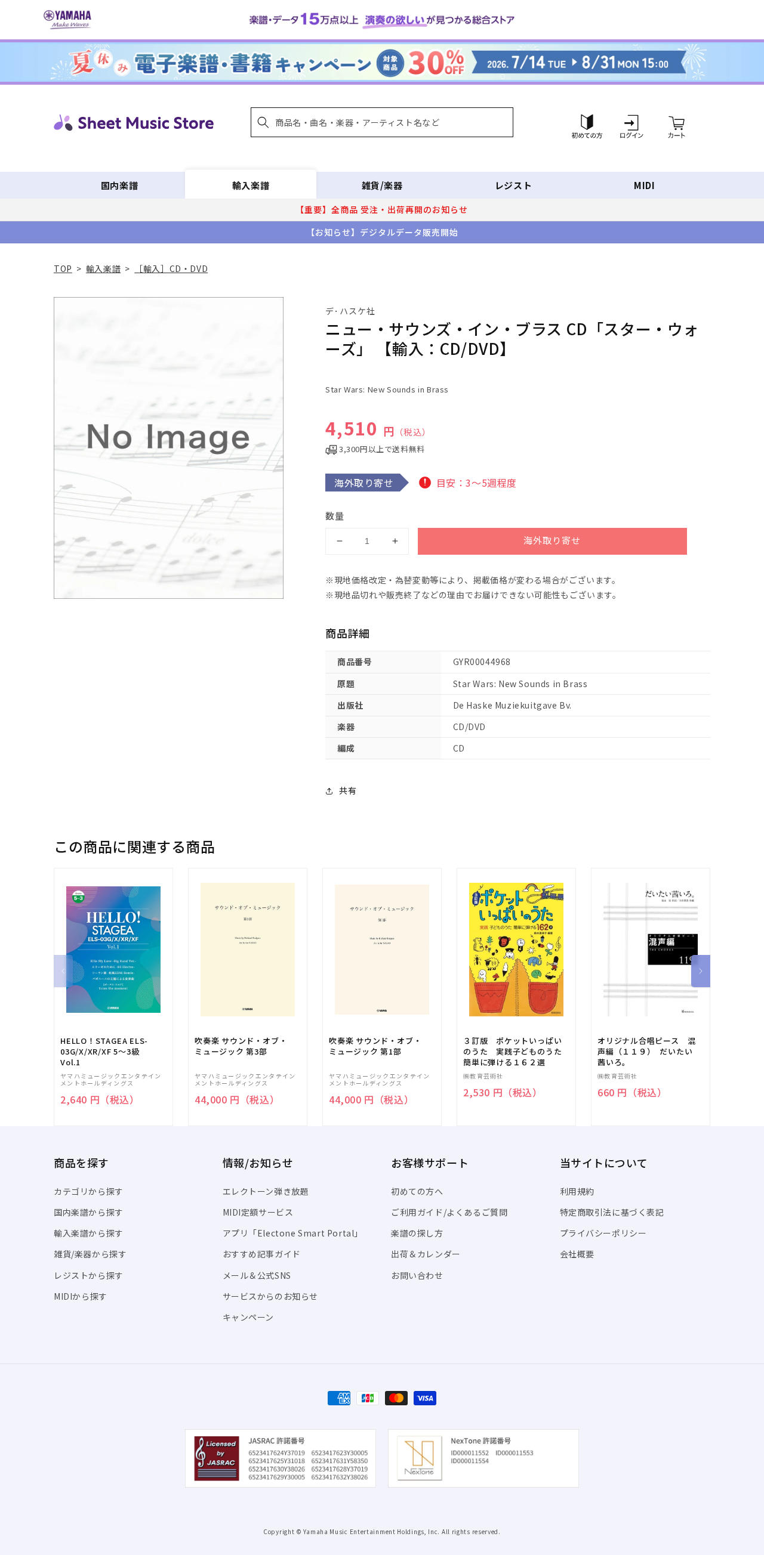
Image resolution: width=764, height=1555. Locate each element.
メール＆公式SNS (257, 1275)
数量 (334, 515)
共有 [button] (347, 790)
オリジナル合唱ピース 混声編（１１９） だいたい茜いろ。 (646, 1051)
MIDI (644, 185)
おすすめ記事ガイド (262, 1254)
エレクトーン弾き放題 (266, 1191)
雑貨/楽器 (382, 185)
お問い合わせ (417, 1275)
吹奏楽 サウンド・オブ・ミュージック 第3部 (241, 1046)
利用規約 (577, 1191)
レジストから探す (89, 1275)
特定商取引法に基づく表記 (612, 1212)
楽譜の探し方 (417, 1233)
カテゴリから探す (89, 1191)
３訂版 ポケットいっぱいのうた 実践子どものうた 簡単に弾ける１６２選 (516, 1051)
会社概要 (577, 1254)
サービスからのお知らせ (271, 1296)
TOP (63, 268)
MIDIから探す (80, 1296)
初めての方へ (417, 1191)
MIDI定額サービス (258, 1212)
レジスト (513, 185)
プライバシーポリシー (603, 1233)
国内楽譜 (119, 185)
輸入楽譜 (250, 185)
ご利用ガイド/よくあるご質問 (449, 1212)
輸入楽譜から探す (89, 1233)
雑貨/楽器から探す (90, 1254)
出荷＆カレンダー (426, 1254)
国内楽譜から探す (89, 1212)
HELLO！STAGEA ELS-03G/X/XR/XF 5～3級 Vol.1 (104, 1051)
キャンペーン (249, 1317)
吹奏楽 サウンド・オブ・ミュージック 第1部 (375, 1046)
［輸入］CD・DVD (171, 268)
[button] (382, 122)
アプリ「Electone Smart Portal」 (293, 1233)
